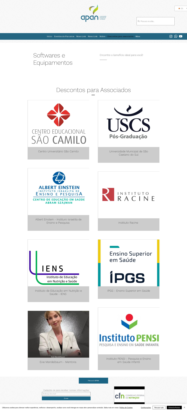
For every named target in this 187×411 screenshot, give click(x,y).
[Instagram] (171, 36)
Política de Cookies (126, 407)
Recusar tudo (159, 407)
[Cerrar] (184, 407)
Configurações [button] (146, 407)
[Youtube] (181, 36)
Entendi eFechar (174, 407)
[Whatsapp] (176, 36)
